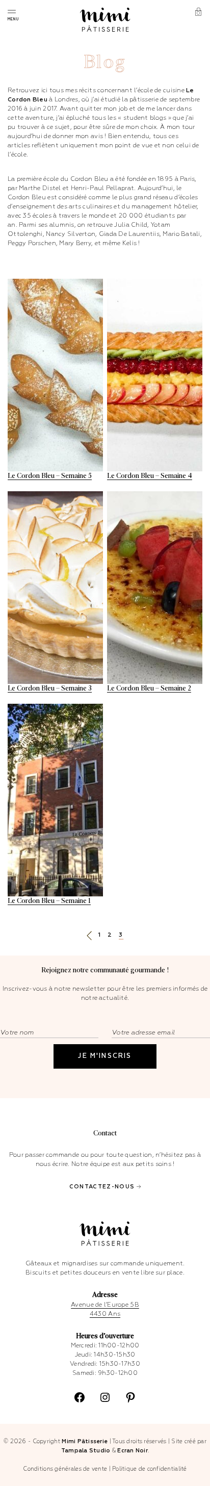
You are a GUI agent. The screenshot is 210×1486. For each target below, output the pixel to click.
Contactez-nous (102, 1186)
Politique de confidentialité (149, 1469)
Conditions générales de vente (65, 1469)
